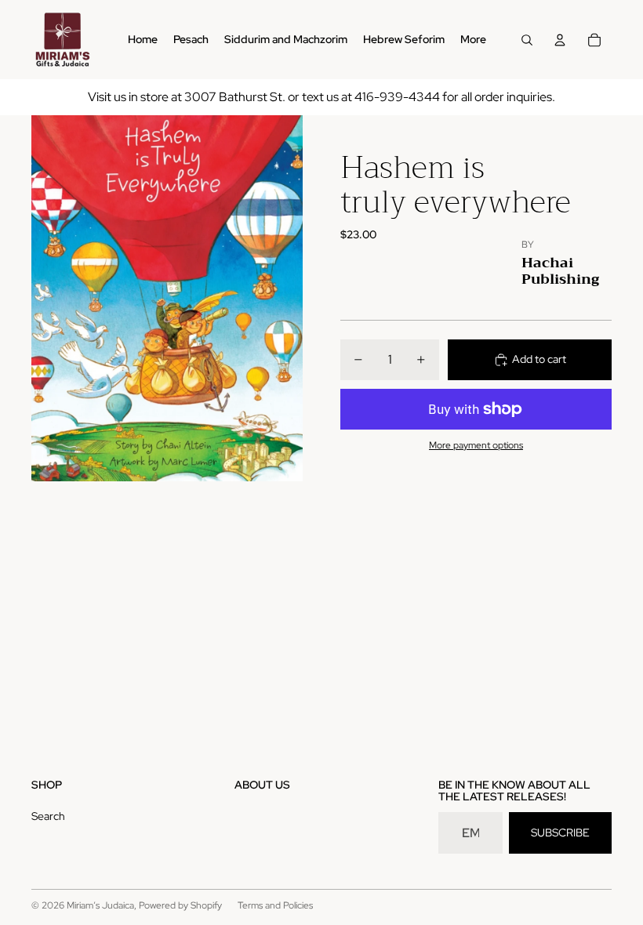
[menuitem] (473, 40)
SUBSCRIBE (560, 832)
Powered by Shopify (180, 905)
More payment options (476, 445)
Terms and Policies (275, 905)
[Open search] (527, 40)
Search (48, 816)
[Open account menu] (560, 40)
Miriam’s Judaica (100, 905)
